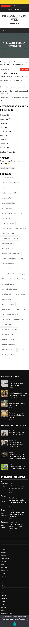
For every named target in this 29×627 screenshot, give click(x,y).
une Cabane (6, 319)
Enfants (3, 564)
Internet (12, 464)
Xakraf (21, 350)
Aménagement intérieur (10, 193)
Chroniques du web (14, 17)
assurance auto (7, 198)
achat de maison (7, 178)
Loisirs (3, 589)
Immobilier (13, 481)
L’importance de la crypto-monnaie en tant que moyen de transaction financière (17, 456)
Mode (2, 604)
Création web (5, 558)
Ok (15, 624)
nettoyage (21, 274)
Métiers (3, 601)
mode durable (6, 269)
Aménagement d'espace (10, 188)
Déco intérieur (6, 228)
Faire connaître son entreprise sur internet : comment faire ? (16, 444)
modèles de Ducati (8, 274)
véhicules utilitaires (8, 350)
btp (22, 213)
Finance (11, 452)
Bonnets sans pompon (9, 213)
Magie (22, 259)
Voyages (11, 496)
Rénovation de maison (9, 289)
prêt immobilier (7, 279)
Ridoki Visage (21, 279)
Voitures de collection (9, 329)
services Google (7, 299)
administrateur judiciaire (10, 183)
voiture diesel (6, 324)
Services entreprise (6, 613)
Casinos (3, 555)
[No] (27, 622)
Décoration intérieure (9, 233)
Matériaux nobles (8, 264)
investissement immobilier (11, 254)
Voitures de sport (7, 335)
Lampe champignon (9, 259)
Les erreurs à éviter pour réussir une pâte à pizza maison (16, 415)
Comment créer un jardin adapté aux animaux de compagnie (17, 514)
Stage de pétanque (8, 304)
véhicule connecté (8, 340)
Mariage (3, 595)
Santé (2, 610)
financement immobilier (10, 238)
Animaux (12, 510)
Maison (11, 401)
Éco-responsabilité (8, 355)
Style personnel (7, 309)
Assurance (4, 549)
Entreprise (13, 381)
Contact (3, 543)
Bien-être (12, 391)
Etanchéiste (4, 570)
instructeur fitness (8, 248)
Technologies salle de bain (11, 314)
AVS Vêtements (7, 208)
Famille (11, 430)
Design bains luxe (8, 223)
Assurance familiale (8, 203)
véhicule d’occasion (8, 345)
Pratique (12, 411)
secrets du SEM (21, 294)
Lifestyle (3, 586)
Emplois (3, 561)
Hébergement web (8, 243)
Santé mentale (6, 294)
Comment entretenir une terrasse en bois (13, 87)
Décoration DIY (21, 228)
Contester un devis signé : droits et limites (14, 76)
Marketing (4, 598)
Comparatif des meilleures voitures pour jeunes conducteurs (17, 526)
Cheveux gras (6, 218)
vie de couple (18, 319)
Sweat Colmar (21, 309)
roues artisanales (8, 284)
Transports (13, 522)
